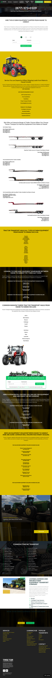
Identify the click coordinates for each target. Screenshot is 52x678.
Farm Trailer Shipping (32, 553)
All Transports (41, 639)
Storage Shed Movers (32, 564)
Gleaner (26, 326)
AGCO (26, 315)
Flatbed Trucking (6, 633)
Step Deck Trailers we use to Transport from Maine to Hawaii (36, 150)
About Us (32, 2)
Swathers (26, 240)
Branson (26, 319)
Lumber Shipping (7, 559)
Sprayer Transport (8, 554)
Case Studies (29, 633)
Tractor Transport (8, 549)
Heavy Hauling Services (9, 556)
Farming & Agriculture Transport (8, 632)
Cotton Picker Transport (32, 558)
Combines (26, 237)
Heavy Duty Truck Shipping (9, 566)
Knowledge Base (30, 632)
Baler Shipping (30, 559)
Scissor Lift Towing (8, 561)
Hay (39, 638)
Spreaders (26, 242)
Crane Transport (7, 564)
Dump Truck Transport (9, 563)
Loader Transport (31, 561)
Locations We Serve (22, 2)
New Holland (26, 340)
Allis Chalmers (26, 317)
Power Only (5, 636)
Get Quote (20, 622)
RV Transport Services (8, 569)
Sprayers (26, 257)
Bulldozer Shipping (31, 556)
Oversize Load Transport (9, 558)
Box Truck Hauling (31, 554)
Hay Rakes (26, 252)
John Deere (26, 330)
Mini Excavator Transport (9, 568)
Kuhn (26, 334)
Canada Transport (6, 639)
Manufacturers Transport (32, 548)
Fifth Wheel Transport (8, 551)
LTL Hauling (5, 634)
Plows (26, 246)
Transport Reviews (35, 84)
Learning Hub (27, 2)
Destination (29, 40)
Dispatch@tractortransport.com (44, 648)
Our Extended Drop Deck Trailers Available (12, 159)
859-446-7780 (43, 647)
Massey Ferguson (26, 338)
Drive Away (5, 637)
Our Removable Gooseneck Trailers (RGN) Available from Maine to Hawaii (34, 182)
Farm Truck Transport (32, 551)
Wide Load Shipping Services (33, 566)
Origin (13, 40)
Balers (26, 260)
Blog (27, 634)
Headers (26, 251)
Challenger (26, 322)
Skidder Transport (31, 568)
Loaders (26, 241)
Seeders (26, 249)
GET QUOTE (39, 383)
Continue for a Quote (25, 45)
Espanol (4, 641)
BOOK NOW (41, 531)
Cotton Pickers (26, 238)
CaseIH (26, 324)
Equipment (15, 1)
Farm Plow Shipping (31, 563)
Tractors (26, 236)
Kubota (26, 332)
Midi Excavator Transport (32, 569)
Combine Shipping (8, 548)
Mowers (26, 256)
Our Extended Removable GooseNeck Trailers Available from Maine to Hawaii (19, 192)
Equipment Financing (42, 649)
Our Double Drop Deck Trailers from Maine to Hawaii (38, 215)
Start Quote (47, 1)
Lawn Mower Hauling (32, 549)
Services (10, 1)
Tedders (26, 255)
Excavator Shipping (8, 553)
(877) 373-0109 (39, 1)
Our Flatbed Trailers (7, 127)
